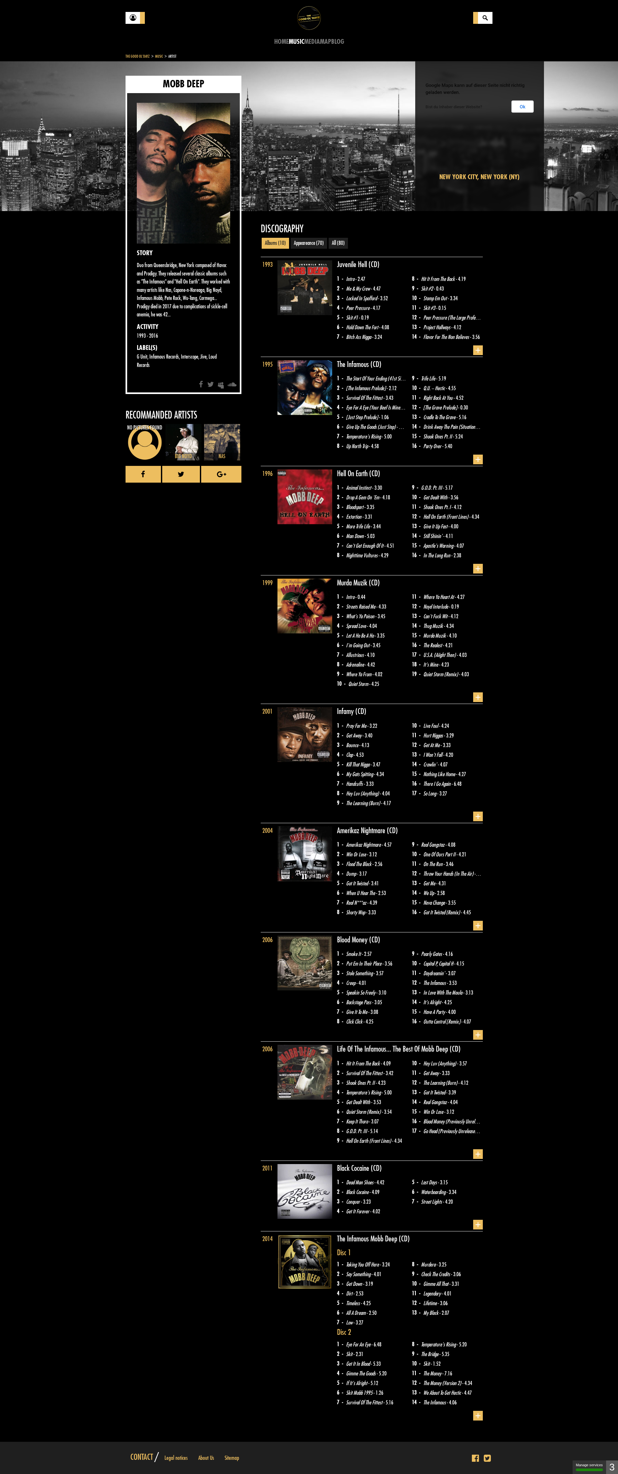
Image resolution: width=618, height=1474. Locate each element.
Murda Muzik (353, 583)
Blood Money (353, 940)
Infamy (346, 711)
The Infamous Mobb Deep (368, 1239)
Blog (337, 41)
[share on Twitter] (181, 474)
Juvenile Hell (353, 264)
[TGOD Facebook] (475, 1458)
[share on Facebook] (143, 474)
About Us (206, 1458)
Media (312, 41)
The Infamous (353, 364)
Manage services (589, 1465)
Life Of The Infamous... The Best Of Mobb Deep (393, 1049)
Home (281, 41)
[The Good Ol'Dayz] (309, 17)
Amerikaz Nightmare (362, 830)
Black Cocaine (354, 1168)
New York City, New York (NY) (479, 177)
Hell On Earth (353, 473)
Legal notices (176, 1458)
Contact (141, 1457)
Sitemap (232, 1458)
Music (296, 41)
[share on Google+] (221, 474)
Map (325, 41)
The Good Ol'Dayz (138, 56)
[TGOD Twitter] (487, 1458)
